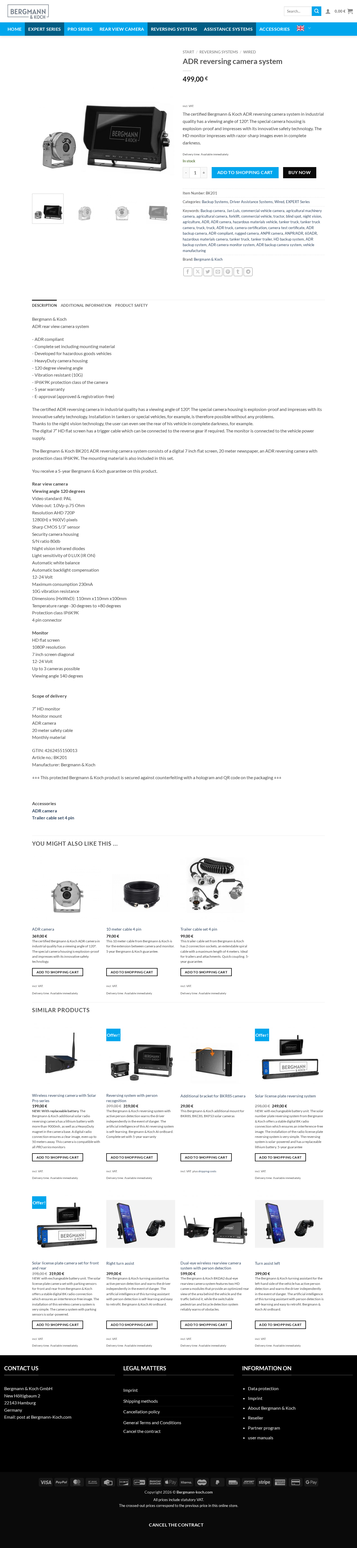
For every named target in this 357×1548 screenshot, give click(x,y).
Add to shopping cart (245, 172)
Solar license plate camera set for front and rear (65, 1266)
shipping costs (207, 1171)
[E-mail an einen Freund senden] (218, 272)
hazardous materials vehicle (255, 222)
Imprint (130, 1390)
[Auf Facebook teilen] (187, 272)
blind (289, 216)
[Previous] (42, 118)
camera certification (251, 227)
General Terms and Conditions (152, 1422)
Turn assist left (267, 1263)
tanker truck (289, 222)
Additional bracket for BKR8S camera (212, 1095)
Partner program (264, 1427)
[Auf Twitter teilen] (208, 272)
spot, (298, 216)
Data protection (263, 1388)
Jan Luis (233, 210)
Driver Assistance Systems (251, 201)
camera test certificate (286, 227)
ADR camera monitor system (231, 244)
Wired (249, 52)
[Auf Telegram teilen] (248, 272)
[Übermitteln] (316, 11)
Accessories (274, 29)
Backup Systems (215, 201)
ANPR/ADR (294, 233)
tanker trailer (261, 239)
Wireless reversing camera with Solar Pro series (64, 1098)
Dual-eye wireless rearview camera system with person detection (210, 1266)
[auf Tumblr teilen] (238, 272)
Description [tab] (44, 305)
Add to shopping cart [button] (58, 972)
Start (188, 52)
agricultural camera (211, 216)
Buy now (299, 172)
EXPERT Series (298, 201)
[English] (303, 28)
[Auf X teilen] (197, 272)
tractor (278, 216)
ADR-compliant (221, 233)
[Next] (165, 118)
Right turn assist (120, 1263)
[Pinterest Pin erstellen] (228, 272)
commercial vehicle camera (262, 210)
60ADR (311, 233)
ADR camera (221, 222)
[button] (328, 11)
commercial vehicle (256, 216)
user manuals (260, 1437)
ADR (205, 222)
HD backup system (289, 239)
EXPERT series (44, 29)
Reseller (255, 1417)
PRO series (80, 29)
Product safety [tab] (131, 305)
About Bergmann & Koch (272, 1408)
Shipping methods (140, 1401)
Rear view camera (122, 29)
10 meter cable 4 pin (123, 929)
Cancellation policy (141, 1411)
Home (14, 29)
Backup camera (213, 210)
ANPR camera (271, 233)
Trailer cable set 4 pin (53, 817)
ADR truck (224, 227)
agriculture (191, 222)
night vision (312, 216)
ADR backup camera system (278, 244)
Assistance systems (228, 29)
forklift (234, 216)
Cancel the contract (142, 1431)
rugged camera (247, 233)
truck (200, 227)
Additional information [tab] (86, 305)
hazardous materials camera (205, 239)
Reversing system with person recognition (132, 1098)
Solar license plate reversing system (285, 1095)
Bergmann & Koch (208, 259)
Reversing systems (174, 29)
